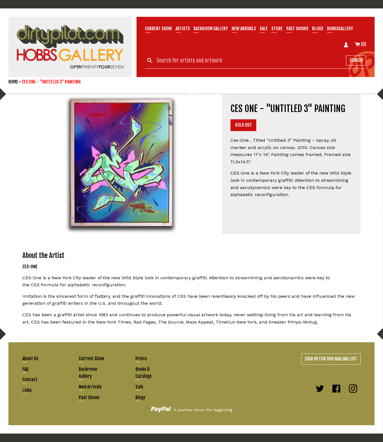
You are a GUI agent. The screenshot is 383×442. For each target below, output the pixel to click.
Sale (264, 28)
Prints (141, 358)
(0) (363, 44)
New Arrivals (90, 387)
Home (13, 82)
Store (277, 28)
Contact (30, 379)
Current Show (158, 28)
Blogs (317, 28)
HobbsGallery (340, 28)
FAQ (25, 369)
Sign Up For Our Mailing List (331, 359)
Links (27, 390)
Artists (183, 28)
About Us (30, 358)
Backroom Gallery (210, 28)
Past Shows (297, 28)
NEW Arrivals (244, 28)
